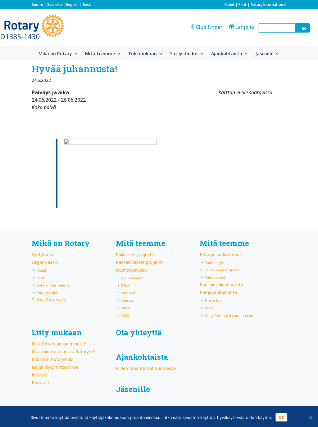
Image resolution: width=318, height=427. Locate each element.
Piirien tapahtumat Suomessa (146, 368)
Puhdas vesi (215, 277)
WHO (209, 307)
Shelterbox (213, 300)
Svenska (54, 4)
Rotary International (268, 4)
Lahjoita (245, 27)
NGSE (125, 315)
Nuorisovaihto (133, 278)
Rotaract (128, 293)
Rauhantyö (214, 262)
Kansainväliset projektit (139, 262)
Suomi (37, 4)
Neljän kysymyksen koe (55, 367)
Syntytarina (43, 254)
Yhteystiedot (184, 53)
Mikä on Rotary (55, 53)
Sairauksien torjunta (222, 270)
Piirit (242, 4)
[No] (310, 418)
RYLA (125, 285)
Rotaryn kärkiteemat (220, 254)
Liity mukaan (57, 332)
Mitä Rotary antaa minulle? (59, 344)
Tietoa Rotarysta (49, 300)
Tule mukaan (142, 53)
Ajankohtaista (226, 53)
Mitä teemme (100, 53)
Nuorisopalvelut (131, 270)
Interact (127, 300)
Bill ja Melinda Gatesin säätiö (229, 315)
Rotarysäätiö (47, 292)
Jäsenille (264, 53)
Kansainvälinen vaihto (221, 284)
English (72, 4)
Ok (281, 417)
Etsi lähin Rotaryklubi (52, 359)
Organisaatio (45, 262)
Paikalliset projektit (135, 254)
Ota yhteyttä (139, 332)
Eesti (87, 4)
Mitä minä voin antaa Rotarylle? (63, 351)
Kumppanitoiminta (218, 292)
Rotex (125, 307)
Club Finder (209, 27)
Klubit (229, 4)
